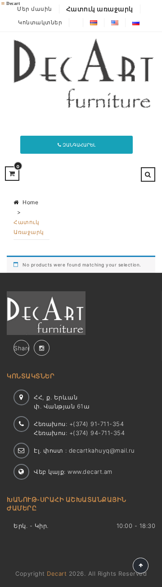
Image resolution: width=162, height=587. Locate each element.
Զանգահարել (78, 144)
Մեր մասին (34, 8)
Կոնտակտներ (40, 22)
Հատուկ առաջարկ (99, 9)
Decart (57, 573)
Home (30, 202)
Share (21, 348)
